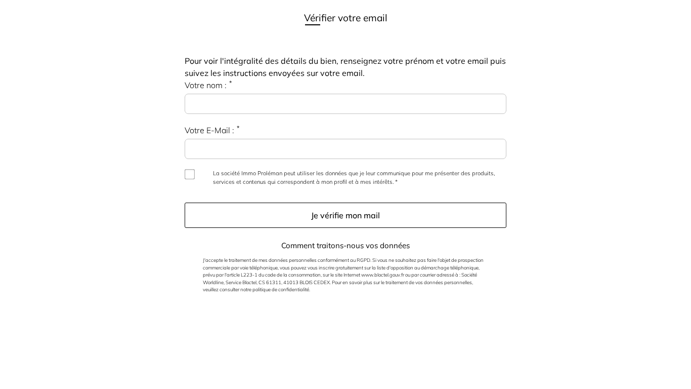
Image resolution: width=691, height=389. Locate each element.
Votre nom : (206, 85)
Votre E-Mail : (209, 130)
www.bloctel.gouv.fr (382, 274)
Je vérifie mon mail (345, 215)
